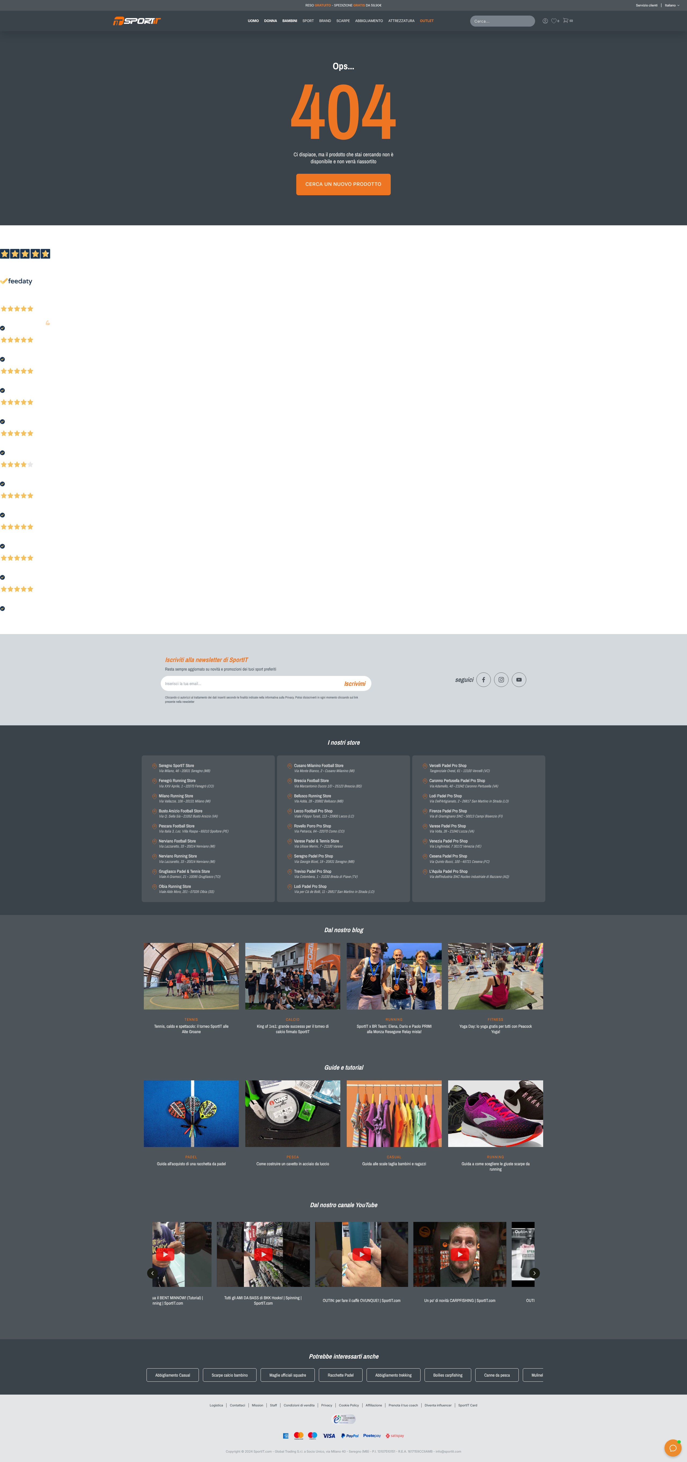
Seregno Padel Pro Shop (324, 858)
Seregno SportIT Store (184, 768)
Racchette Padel (340, 1375)
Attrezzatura (401, 21)
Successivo (28, 302)
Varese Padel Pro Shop (451, 828)
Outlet (427, 21)
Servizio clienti (646, 5)
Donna (270, 21)
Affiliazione (374, 1405)
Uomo (253, 21)
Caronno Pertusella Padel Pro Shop (463, 783)
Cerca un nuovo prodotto (343, 184)
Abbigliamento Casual (172, 1375)
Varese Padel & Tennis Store (318, 843)
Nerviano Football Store (187, 843)
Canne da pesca (497, 1375)
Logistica (216, 1405)
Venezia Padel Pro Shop (455, 843)
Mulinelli (538, 1375)
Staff (273, 1405)
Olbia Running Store (186, 889)
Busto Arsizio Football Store (188, 813)
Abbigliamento (369, 21)
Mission (257, 1405)
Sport (308, 21)
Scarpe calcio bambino (230, 1375)
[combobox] (503, 21)
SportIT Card (467, 1405)
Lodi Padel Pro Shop (334, 889)
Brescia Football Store (327, 783)
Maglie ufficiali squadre (287, 1375)
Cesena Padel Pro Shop (459, 858)
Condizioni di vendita (299, 1405)
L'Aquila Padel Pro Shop (469, 874)
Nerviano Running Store (187, 858)
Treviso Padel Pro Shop (325, 874)
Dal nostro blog (343, 930)
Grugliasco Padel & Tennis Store (189, 874)
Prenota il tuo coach (403, 1405)
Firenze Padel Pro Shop (465, 813)
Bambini (289, 21)
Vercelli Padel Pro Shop (459, 768)
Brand (325, 21)
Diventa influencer (438, 1405)
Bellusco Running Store (318, 798)
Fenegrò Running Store (186, 783)
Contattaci (237, 1405)
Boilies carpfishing (448, 1375)
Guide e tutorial (343, 1067)
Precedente (9, 302)
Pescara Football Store (193, 828)
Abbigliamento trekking (393, 1375)
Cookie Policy (349, 1405)
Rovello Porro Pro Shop (319, 828)
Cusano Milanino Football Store (324, 768)
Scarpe (343, 21)
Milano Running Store (184, 798)
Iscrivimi (354, 683)
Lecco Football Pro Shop (324, 813)
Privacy (326, 1405)
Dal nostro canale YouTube (343, 1205)
